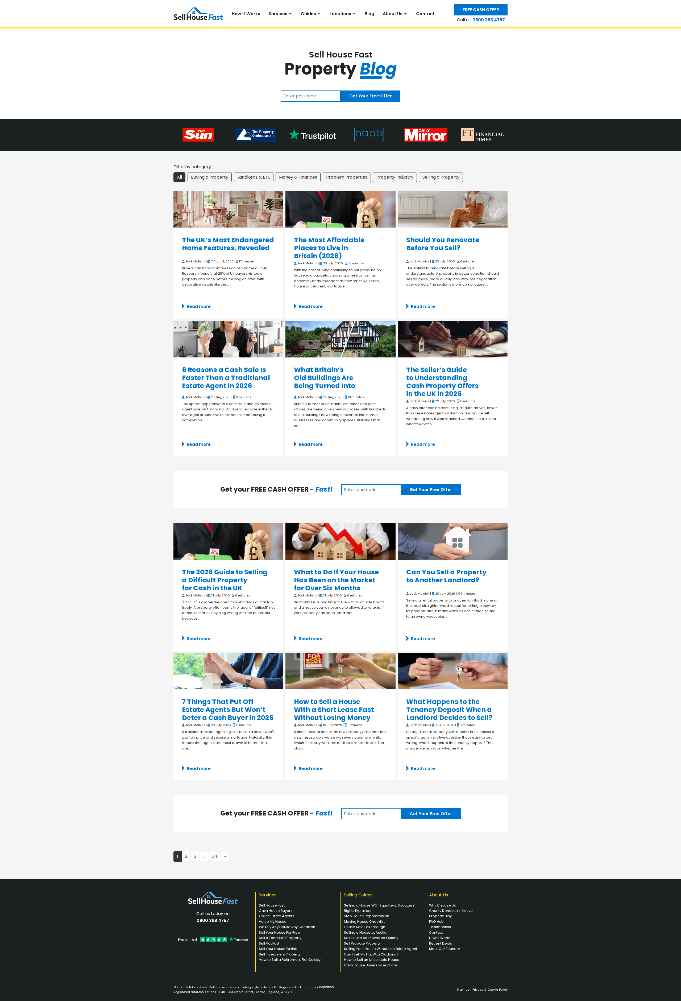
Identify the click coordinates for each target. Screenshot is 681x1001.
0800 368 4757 (488, 20)
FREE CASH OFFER (481, 10)
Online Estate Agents (276, 916)
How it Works (246, 14)
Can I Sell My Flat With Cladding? (371, 954)
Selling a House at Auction (366, 932)
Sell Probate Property (362, 943)
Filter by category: (192, 167)
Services (278, 14)
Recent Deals (440, 943)
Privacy (477, 989)
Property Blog (440, 916)
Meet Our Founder (444, 948)
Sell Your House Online (278, 948)
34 (214, 856)
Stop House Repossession (366, 916)
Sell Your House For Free (279, 932)
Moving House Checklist (364, 921)
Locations (340, 14)
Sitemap (463, 989)
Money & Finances (298, 177)
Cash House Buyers (275, 910)
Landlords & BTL (253, 177)
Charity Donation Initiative (451, 910)
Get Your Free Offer (370, 96)
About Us (392, 14)
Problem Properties (346, 177)
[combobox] (310, 96)
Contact (425, 14)
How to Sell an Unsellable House (371, 959)
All (179, 177)
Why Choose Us (442, 905)
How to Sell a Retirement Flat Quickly (290, 959)
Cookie (493, 989)
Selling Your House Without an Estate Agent (380, 948)
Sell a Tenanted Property (280, 938)
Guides (308, 14)
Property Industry (394, 177)
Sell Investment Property (280, 954)
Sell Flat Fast (269, 943)
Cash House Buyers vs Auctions (371, 965)
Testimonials (440, 927)
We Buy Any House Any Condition (287, 927)
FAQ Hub (436, 921)
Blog (369, 14)
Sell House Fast (272, 905)
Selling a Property (440, 177)
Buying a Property (209, 177)
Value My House (272, 921)
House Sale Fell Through (364, 927)
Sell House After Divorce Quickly (371, 938)
